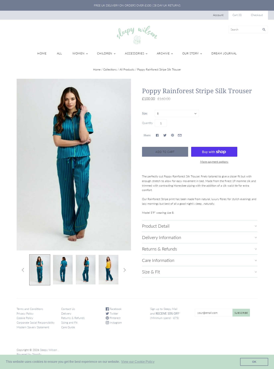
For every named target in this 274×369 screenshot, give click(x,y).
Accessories (134, 53)
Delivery (66, 313)
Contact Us (68, 309)
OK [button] (254, 361)
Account (218, 15)
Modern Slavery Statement (33, 327)
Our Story (190, 53)
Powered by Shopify (29, 354)
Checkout (257, 15)
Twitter (113, 313)
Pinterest (115, 318)
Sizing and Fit (69, 322)
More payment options (214, 161)
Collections (110, 69)
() (237, 15)
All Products (127, 69)
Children (104, 53)
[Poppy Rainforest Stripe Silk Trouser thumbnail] (39, 270)
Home (42, 53)
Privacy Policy (25, 313)
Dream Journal (224, 53)
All (59, 53)
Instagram (115, 322)
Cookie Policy (25, 318)
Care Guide (68, 327)
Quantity (147, 123)
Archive (163, 53)
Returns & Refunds (73, 318)
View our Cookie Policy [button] (137, 361)
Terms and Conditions (30, 309)
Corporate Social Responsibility (36, 322)
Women (78, 53)
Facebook (115, 309)
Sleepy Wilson (48, 350)
